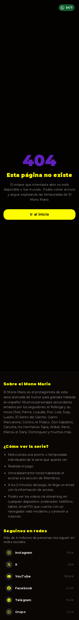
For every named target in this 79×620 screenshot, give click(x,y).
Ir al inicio (39, 214)
